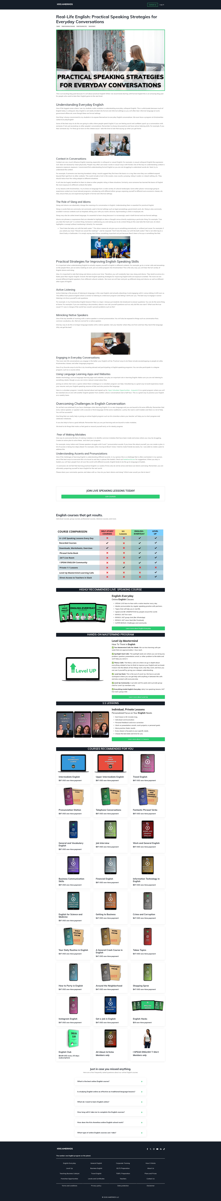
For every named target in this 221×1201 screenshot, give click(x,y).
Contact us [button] (152, 5)
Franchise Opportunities (69, 1179)
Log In (162, 5)
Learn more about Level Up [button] (138, 697)
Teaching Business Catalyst (69, 1173)
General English (96, 1163)
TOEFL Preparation (123, 1173)
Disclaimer (151, 1186)
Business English (96, 1168)
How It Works (151, 1163)
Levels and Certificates (96, 1179)
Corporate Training (123, 1163)
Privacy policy (96, 1186)
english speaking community (68, 26)
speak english (92, 26)
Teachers (123, 1179)
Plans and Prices (151, 1173)
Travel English (96, 1173)
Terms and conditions (69, 1186)
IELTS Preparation (123, 1168)
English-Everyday (69, 1163)
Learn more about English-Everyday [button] (138, 628)
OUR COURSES (110, 496)
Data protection (123, 1186)
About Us (150, 1168)
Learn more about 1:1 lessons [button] (138, 739)
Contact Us (151, 1179)
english (58, 26)
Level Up (69, 1168)
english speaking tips (82, 26)
